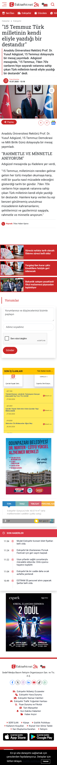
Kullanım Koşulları (15, 726)
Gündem (42, 13)
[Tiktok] (39, 682)
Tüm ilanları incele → (45, 371)
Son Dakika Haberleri (30, 711)
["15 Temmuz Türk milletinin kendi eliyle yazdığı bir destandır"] (28, 102)
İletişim (43, 729)
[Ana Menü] (4, 4)
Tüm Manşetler (30, 708)
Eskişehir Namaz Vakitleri (30, 698)
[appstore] (15, 737)
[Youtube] (34, 682)
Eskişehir (26, 13)
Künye (26, 722)
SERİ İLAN (13, 722)
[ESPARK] (28, 622)
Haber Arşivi (31, 714)
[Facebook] (12, 682)
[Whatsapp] (44, 682)
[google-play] (42, 737)
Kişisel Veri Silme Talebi (40, 726)
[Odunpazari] (28, 466)
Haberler (6, 21)
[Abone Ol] (53, 122)
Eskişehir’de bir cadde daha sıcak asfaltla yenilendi (33, 572)
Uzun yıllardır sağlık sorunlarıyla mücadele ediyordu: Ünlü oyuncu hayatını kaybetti (32, 562)
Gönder (10, 350)
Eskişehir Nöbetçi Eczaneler (30, 691)
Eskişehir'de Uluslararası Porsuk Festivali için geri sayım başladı (32, 551)
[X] (17, 682)
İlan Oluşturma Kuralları (24, 729)
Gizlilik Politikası (42, 722)
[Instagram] (23, 682)
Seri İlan (9, 13)
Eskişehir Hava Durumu (30, 694)
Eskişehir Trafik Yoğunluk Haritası (30, 701)
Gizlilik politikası (31, 761)
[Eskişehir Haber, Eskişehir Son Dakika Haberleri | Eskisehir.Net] (29, 4)
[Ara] (52, 4)
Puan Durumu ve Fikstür (30, 704)
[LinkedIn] (28, 682)
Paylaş (10, 122)
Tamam (46, 761)
